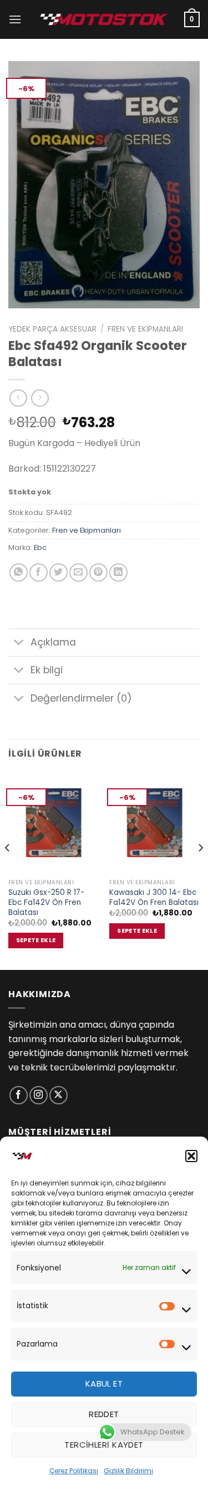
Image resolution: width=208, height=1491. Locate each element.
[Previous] (7, 869)
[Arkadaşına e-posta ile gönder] (78, 572)
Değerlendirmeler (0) (81, 698)
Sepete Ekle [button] (36, 940)
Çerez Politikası (73, 1470)
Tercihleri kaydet (104, 1444)
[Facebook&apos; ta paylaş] (38, 572)
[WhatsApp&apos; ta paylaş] (18, 572)
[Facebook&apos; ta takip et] (18, 1095)
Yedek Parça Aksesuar (52, 329)
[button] (191, 1156)
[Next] (200, 869)
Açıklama (53, 642)
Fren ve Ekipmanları (145, 329)
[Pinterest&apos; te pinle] (98, 572)
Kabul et (104, 1383)
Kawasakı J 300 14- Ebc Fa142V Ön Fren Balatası (154, 897)
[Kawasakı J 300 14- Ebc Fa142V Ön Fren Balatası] (154, 822)
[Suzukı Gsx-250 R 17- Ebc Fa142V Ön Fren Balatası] (53, 822)
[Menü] (15, 19)
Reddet (104, 1414)
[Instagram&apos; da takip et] (38, 1095)
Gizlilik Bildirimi (128, 1470)
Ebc (40, 547)
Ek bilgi (47, 670)
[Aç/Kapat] (19, 644)
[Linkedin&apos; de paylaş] (118, 572)
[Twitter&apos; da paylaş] (58, 572)
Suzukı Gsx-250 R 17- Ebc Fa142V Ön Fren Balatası (46, 902)
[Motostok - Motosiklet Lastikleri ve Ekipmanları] (104, 19)
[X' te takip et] (58, 1095)
